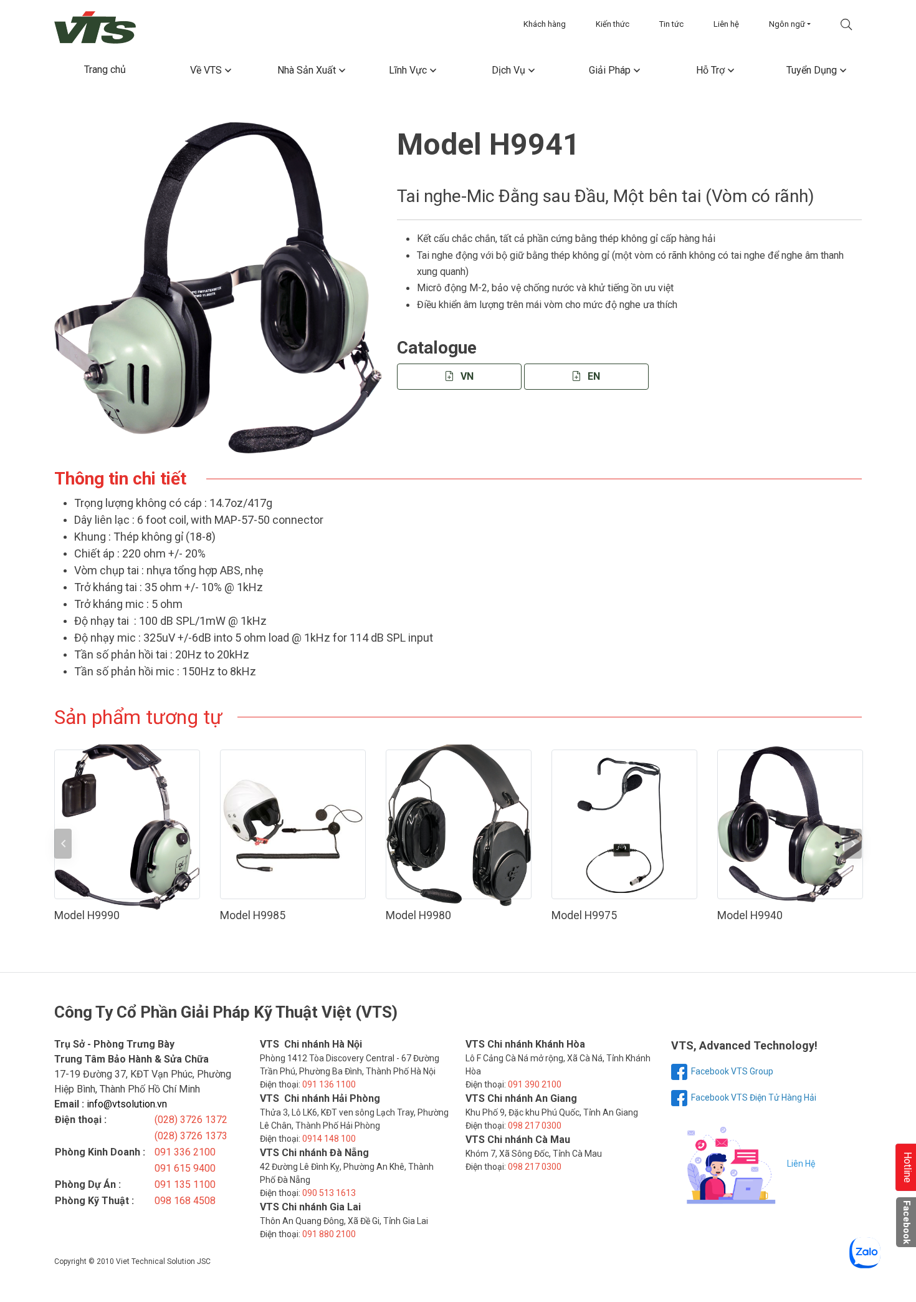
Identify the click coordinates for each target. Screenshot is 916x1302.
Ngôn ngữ (787, 24)
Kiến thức (612, 24)
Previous (63, 844)
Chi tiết (133, 824)
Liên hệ (726, 24)
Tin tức (671, 24)
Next (853, 844)
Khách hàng (544, 24)
